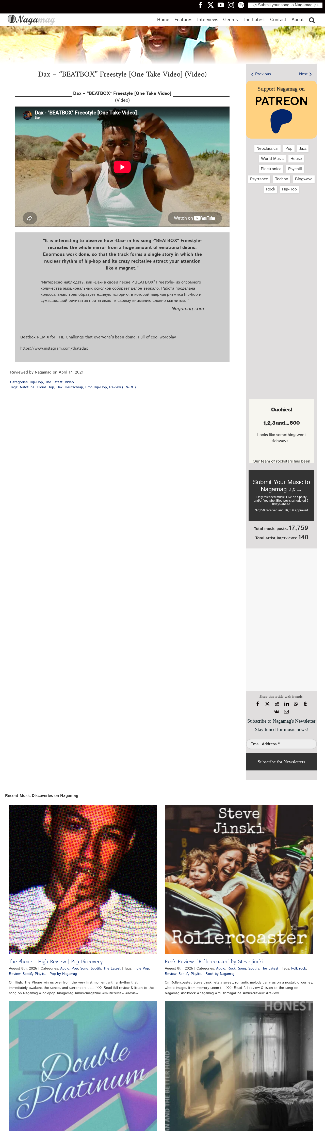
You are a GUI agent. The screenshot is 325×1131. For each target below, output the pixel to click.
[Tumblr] (305, 704)
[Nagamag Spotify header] (243, 5)
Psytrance (259, 179)
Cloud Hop (45, 387)
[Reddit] (277, 704)
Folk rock (298, 968)
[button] (311, 19)
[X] (267, 704)
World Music (272, 159)
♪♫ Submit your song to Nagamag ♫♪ (285, 5)
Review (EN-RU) (122, 387)
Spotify (96, 968)
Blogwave (304, 179)
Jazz (302, 149)
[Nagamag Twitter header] (212, 5)
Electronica (271, 169)
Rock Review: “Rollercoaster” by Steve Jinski (214, 961)
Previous (263, 74)
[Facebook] (258, 704)
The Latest (53, 382)
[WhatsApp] (295, 704)
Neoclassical (267, 149)
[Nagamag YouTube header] (223, 5)
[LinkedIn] (286, 704)
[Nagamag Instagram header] (233, 5)
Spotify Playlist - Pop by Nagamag (50, 973)
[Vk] (277, 712)
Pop (288, 149)
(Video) (122, 97)
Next (303, 74)
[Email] (286, 712)
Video (69, 382)
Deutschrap (74, 387)
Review (14, 973)
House (296, 159)
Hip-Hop (36, 382)
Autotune (27, 387)
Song (84, 968)
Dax (59, 387)
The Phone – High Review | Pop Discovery (56, 961)
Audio (64, 968)
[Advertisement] (281, 224)
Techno (281, 179)
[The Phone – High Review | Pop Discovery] (83, 879)
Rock (270, 189)
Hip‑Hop (289, 189)
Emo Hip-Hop (96, 387)
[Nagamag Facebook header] (202, 5)
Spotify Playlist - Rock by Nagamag (206, 973)
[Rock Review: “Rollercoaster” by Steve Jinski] (239, 879)
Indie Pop (141, 968)
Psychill (295, 169)
